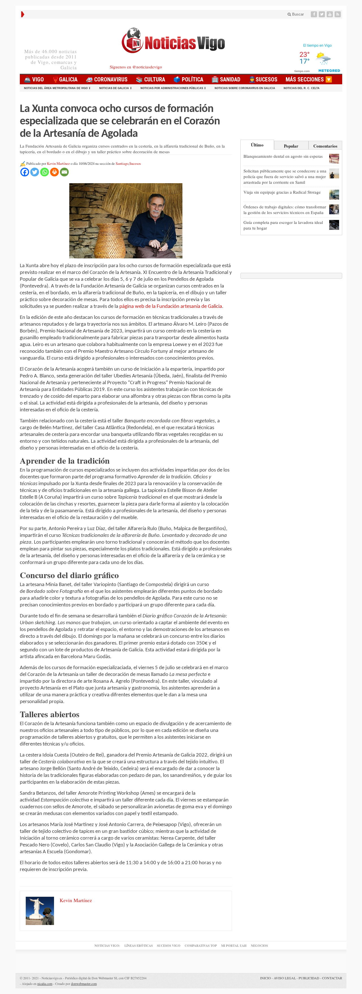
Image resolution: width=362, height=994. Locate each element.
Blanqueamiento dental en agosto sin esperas (283, 156)
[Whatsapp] (44, 172)
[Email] (64, 172)
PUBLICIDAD (309, 978)
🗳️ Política (188, 79)
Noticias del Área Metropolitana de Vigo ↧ (57, 88)
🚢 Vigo (34, 79)
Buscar (297, 14)
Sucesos (135, 163)
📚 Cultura (150, 79)
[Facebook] (314, 14)
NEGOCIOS (259, 945)
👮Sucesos (263, 79)
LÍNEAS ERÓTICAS (138, 945)
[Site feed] (338, 14)
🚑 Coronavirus (107, 79)
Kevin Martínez (58, 163)
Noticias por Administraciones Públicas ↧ (173, 88)
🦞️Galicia (64, 79)
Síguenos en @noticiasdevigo (136, 67)
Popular (291, 146)
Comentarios (325, 146)
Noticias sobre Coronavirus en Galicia (245, 88)
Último (257, 145)
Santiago (122, 163)
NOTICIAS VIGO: (107, 945)
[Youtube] (330, 14)
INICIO (265, 978)
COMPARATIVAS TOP (201, 945)
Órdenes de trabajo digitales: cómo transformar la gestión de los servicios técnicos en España (285, 209)
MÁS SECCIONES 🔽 (309, 79)
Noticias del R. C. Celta (302, 88)
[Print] (54, 172)
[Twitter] (322, 14)
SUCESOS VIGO (168, 945)
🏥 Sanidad (226, 79)
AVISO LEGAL (285, 978)
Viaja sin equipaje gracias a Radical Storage (282, 192)
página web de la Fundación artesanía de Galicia (170, 306)
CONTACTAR (332, 978)
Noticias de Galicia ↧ (115, 88)
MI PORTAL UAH (234, 945)
